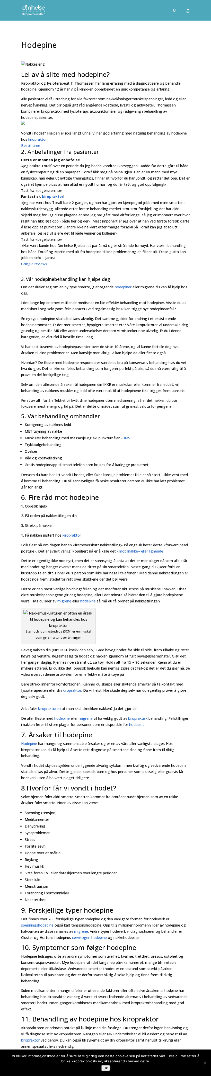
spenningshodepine (37, 925)
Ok (105, 1068)
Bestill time (30, 145)
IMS (127, 437)
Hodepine (29, 743)
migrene (64, 601)
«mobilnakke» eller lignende (140, 551)
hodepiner (123, 286)
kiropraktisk (137, 718)
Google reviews (34, 263)
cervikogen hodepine (89, 937)
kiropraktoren (49, 708)
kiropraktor (38, 139)
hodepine (84, 497)
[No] (204, 1062)
